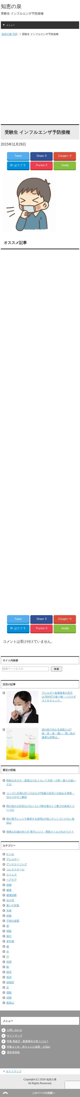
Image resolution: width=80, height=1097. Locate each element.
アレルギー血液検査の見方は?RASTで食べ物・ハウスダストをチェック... (59, 696)
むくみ (10, 854)
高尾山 (10, 1002)
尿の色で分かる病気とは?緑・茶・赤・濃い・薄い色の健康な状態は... (58, 733)
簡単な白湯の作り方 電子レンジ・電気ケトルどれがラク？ (40, 831)
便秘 (9, 884)
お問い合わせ (14, 1030)
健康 (9, 890)
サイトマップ (14, 1035)
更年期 (10, 941)
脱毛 (9, 972)
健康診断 (11, 895)
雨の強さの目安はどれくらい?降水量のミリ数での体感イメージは (40, 808)
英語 (9, 977)
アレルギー (12, 859)
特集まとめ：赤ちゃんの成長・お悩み (28, 1046)
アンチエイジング (16, 864)
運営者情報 (13, 1052)
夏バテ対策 (12, 905)
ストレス (11, 874)
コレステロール (15, 869)
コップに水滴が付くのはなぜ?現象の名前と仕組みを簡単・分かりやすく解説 (40, 795)
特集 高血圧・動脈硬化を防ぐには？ (27, 1041)
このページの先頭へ (43, 1092)
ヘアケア (11, 879)
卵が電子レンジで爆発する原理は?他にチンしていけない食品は (40, 820)
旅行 (9, 936)
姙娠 (9, 915)
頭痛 (9, 997)
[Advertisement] (40, 80)
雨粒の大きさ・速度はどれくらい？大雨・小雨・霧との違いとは (41, 782)
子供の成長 (12, 920)
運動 (9, 992)
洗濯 (9, 961)
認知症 (10, 982)
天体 (9, 910)
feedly (65, 165)
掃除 (9, 931)
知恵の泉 (11, 6)
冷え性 (10, 900)
